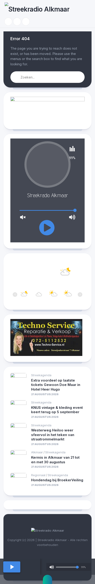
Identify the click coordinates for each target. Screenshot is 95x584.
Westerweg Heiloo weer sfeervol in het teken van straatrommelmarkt (52, 434)
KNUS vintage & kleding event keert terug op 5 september (57, 409)
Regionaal (38, 475)
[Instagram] (17, 21)
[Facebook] (8, 21)
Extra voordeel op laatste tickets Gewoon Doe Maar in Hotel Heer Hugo (55, 384)
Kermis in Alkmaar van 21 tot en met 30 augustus (55, 459)
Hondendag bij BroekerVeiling (57, 480)
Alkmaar (37, 452)
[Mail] (26, 21)
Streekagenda (41, 375)
